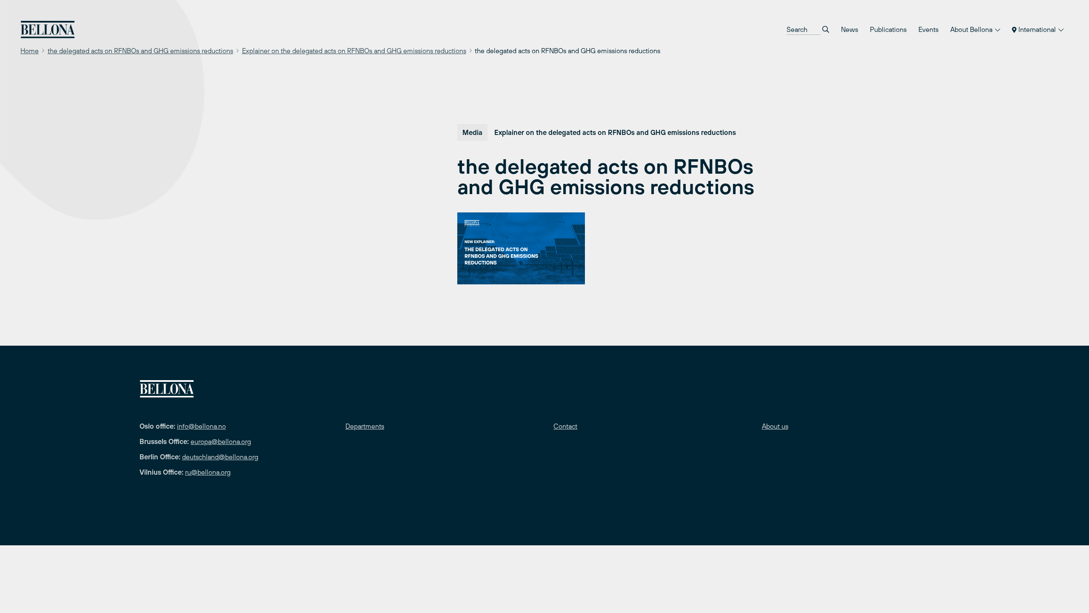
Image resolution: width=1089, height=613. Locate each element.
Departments (364, 426)
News (849, 29)
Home (29, 50)
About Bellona (972, 29)
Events (928, 29)
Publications (888, 29)
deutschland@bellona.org (220, 457)
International (1037, 29)
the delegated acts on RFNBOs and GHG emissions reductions (140, 50)
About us (775, 426)
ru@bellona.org (208, 472)
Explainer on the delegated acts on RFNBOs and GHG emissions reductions (354, 50)
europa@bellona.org (221, 441)
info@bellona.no (201, 426)
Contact (565, 426)
